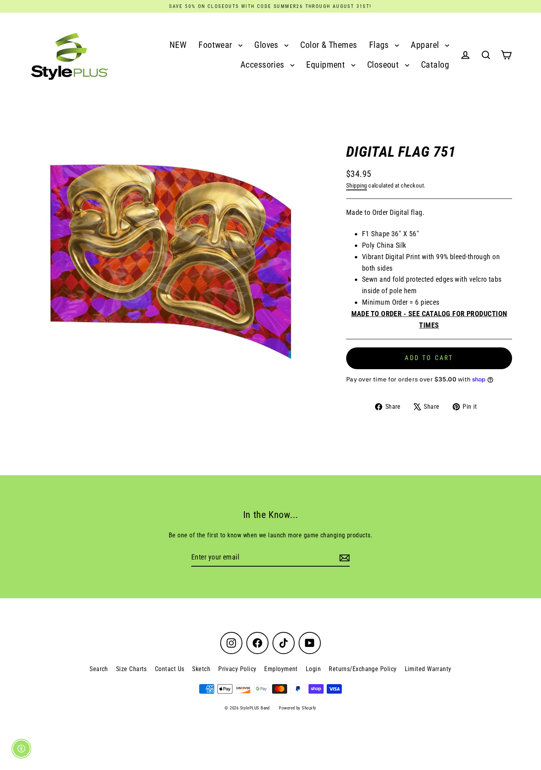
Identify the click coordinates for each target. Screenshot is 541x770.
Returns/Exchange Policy (362, 669)
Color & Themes (328, 45)
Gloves (267, 45)
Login (313, 669)
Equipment (326, 65)
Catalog (435, 65)
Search (99, 669)
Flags (380, 45)
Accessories (263, 65)
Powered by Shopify (297, 708)
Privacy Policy (237, 669)
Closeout (384, 65)
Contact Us (170, 669)
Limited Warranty (428, 669)
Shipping (356, 185)
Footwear (216, 45)
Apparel (426, 45)
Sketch (201, 669)
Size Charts (131, 669)
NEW (178, 45)
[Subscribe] (343, 557)
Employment (281, 669)
